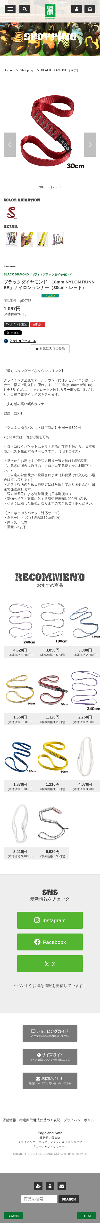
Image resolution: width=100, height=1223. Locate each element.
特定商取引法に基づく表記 (39, 1120)
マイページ (76, 9)
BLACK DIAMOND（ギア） (60, 70)
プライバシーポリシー (81, 1120)
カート (89, 9)
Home (8, 70)
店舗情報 (9, 1120)
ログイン (50, 1186)
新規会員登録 (38, 1186)
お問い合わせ (62, 1186)
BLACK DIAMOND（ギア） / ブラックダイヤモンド (38, 274)
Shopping (26, 70)
